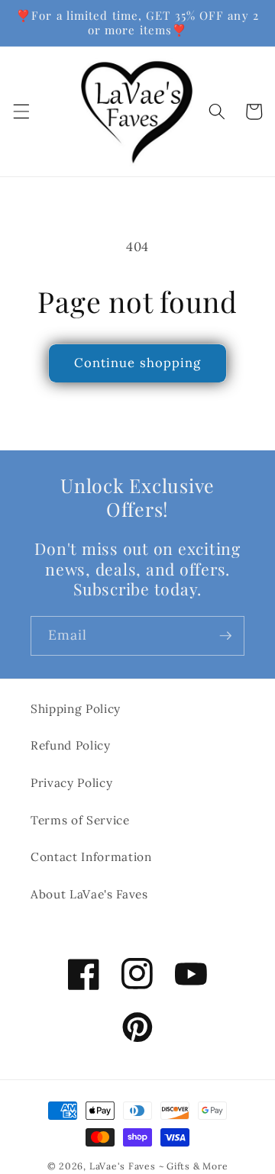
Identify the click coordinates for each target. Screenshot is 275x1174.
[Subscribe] (225, 636)
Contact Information (91, 857)
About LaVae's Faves (89, 894)
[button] (20, 111)
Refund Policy (71, 745)
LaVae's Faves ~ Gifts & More (158, 1166)
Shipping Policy (76, 708)
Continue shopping (138, 362)
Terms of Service (80, 820)
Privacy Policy (71, 783)
